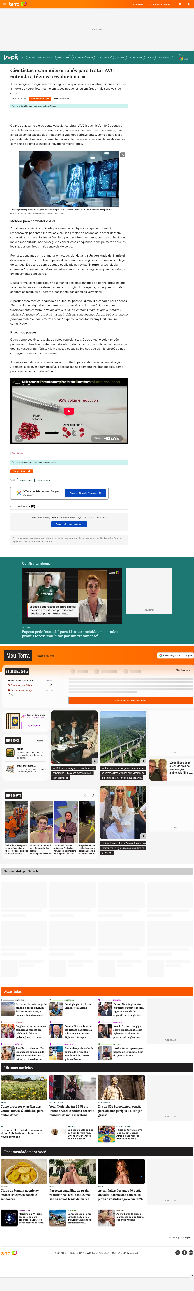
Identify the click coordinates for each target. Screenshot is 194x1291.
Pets (3, 1127)
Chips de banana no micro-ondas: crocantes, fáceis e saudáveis (20, 1195)
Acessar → (41, 740)
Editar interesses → (184, 670)
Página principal (18, 4)
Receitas (4, 1186)
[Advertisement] (170, 1134)
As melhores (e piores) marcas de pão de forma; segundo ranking (130, 1217)
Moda (52, 1186)
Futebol (117, 1044)
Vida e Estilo (44, 480)
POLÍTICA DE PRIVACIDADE (124, 1253)
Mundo (19, 1022)
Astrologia (24, 1211)
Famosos (117, 1000)
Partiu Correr (56, 1102)
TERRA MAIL (138, 4)
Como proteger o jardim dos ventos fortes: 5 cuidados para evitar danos (22, 1111)
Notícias (26, 628)
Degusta (120, 1211)
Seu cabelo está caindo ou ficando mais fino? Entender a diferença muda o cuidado (80, 1134)
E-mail (180, 4)
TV (65, 1022)
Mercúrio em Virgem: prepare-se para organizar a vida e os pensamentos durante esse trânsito (31, 1218)
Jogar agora (33, 725)
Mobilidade (20, 1000)
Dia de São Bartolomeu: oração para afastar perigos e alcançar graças (120, 1111)
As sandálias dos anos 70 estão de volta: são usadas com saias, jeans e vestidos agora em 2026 (120, 1195)
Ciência (18, 1044)
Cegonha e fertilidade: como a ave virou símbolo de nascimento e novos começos (22, 1133)
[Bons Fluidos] (18, 453)
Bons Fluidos (26, 480)
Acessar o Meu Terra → (47, 655)
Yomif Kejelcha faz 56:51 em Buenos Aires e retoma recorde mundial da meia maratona (71, 1111)
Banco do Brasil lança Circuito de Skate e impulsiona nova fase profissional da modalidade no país (80, 1218)
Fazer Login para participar (69, 524)
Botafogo (69, 1000)
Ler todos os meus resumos (130, 700)
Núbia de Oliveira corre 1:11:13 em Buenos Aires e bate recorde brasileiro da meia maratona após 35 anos (129, 1134)
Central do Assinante (160, 4)
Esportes (72, 1211)
